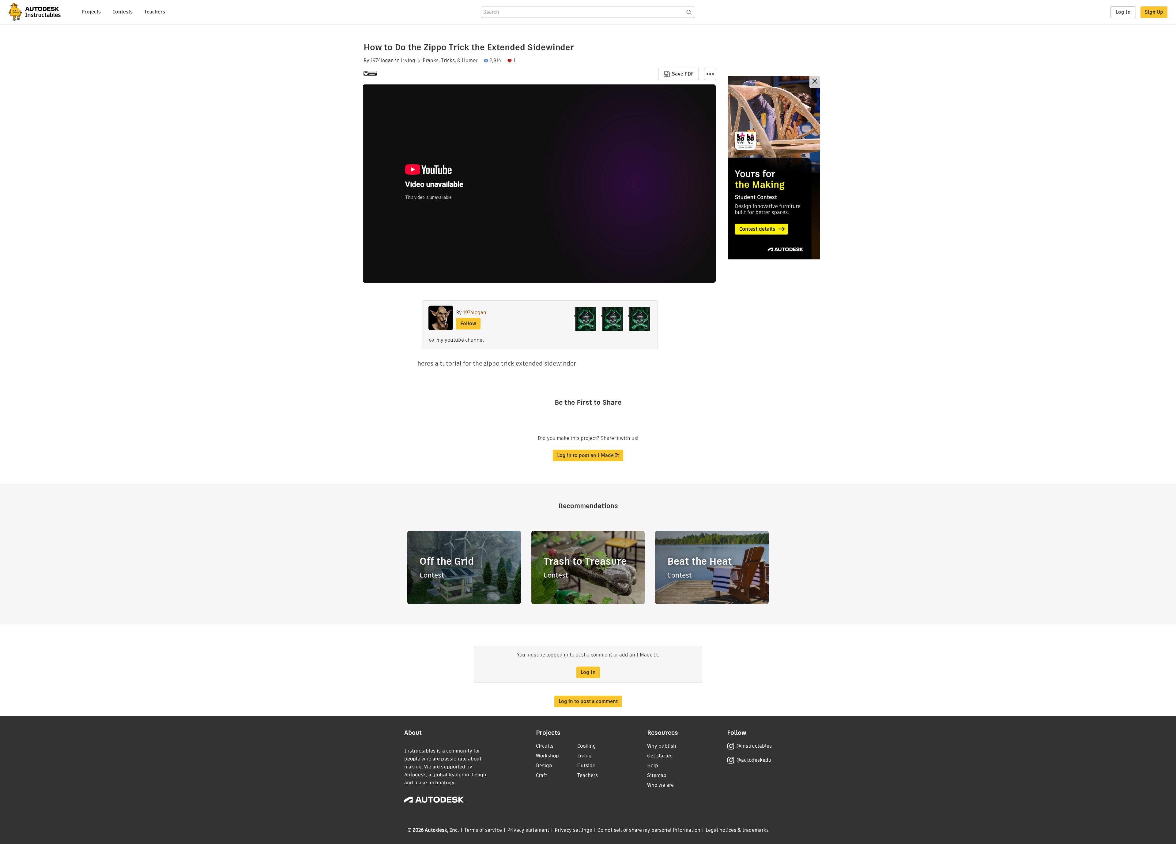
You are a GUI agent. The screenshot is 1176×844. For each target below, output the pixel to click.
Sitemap (656, 775)
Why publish (661, 745)
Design (544, 765)
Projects (91, 11)
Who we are (660, 785)
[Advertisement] (774, 167)
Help (652, 765)
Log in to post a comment (588, 701)
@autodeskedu (753, 760)
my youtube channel (460, 340)
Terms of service (483, 830)
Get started (660, 755)
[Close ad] (814, 82)
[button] (710, 74)
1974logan (382, 61)
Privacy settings (573, 830)
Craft (541, 775)
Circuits (544, 745)
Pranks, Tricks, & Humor (450, 61)
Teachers (154, 11)
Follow (468, 323)
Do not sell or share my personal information (648, 830)
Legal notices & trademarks (737, 830)
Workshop (547, 755)
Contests (122, 11)
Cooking (586, 745)
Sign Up (1154, 12)
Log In (1123, 12)
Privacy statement (528, 830)
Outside (586, 765)
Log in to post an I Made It (588, 455)
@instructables (754, 745)
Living (408, 61)
